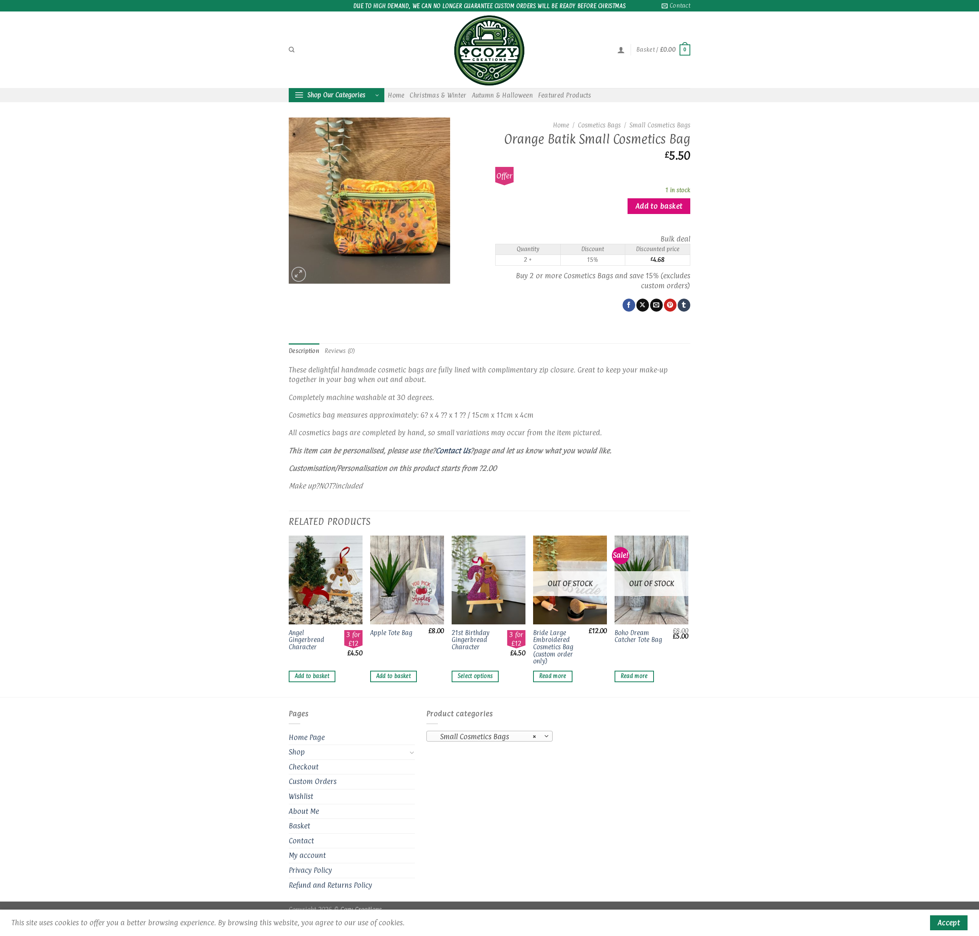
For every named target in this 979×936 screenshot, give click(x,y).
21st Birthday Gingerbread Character (471, 640)
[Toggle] (412, 752)
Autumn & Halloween (502, 95)
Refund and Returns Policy (330, 885)
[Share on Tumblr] (684, 305)
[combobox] (489, 736)
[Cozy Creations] (489, 49)
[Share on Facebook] (629, 305)
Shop (297, 752)
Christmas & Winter (438, 95)
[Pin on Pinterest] (670, 305)
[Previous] (289, 616)
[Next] (688, 616)
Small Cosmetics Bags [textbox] (485, 736)
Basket (299, 826)
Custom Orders (313, 781)
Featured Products (564, 95)
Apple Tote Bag (391, 633)
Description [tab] (304, 350)
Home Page (307, 737)
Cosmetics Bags (599, 125)
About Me (304, 811)
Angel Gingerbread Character (306, 640)
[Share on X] (642, 305)
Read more (552, 676)
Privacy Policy (310, 870)
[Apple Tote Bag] (407, 580)
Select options (475, 676)
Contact (301, 840)
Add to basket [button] (312, 676)
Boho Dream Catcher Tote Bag (638, 636)
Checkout (304, 767)
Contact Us (453, 450)
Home (396, 95)
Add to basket (659, 206)
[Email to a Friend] (656, 305)
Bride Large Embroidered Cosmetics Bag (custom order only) (553, 647)
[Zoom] (298, 274)
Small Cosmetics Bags (659, 125)
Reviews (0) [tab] (340, 350)
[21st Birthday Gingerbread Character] (488, 580)
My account (307, 855)
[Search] (291, 49)
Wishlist (301, 796)
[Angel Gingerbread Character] (326, 580)
